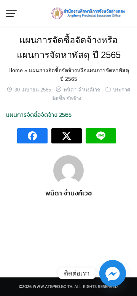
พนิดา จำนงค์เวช (82, 90)
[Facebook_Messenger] (112, 273)
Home (15, 70)
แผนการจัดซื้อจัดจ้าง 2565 (39, 114)
